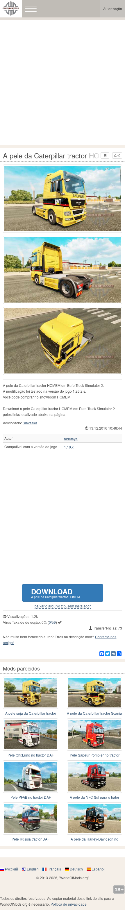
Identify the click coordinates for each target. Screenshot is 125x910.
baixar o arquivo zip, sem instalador (63, 606)
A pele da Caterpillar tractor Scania (94, 713)
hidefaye (71, 438)
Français (54, 868)
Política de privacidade (69, 904)
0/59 (52, 622)
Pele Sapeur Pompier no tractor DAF (94, 755)
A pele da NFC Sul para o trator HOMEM (94, 797)
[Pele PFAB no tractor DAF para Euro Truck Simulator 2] (30, 776)
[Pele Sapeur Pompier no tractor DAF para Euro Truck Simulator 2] (94, 734)
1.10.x (69, 447)
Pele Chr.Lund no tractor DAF (31, 754)
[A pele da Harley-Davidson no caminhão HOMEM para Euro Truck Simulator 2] (94, 818)
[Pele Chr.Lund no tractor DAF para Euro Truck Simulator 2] (30, 734)
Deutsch (76, 868)
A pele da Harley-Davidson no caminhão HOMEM (94, 839)
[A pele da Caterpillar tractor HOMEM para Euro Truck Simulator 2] (62, 199)
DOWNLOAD (55, 593)
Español (98, 868)
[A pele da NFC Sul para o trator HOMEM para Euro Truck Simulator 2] (94, 776)
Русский (11, 868)
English (33, 868)
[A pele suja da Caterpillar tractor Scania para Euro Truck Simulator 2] (30, 693)
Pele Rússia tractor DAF (30, 838)
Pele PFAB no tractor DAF (30, 797)
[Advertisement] (62, 82)
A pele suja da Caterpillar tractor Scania (30, 713)
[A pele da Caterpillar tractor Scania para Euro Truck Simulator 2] (94, 693)
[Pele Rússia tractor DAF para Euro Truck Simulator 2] (30, 818)
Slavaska (30, 422)
